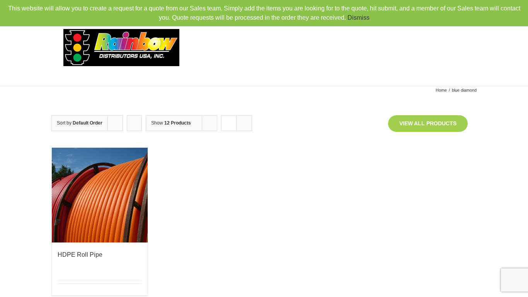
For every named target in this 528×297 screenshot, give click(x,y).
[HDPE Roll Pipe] (100, 195)
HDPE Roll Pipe (80, 254)
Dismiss (358, 17)
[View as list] (244, 123)
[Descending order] (134, 123)
